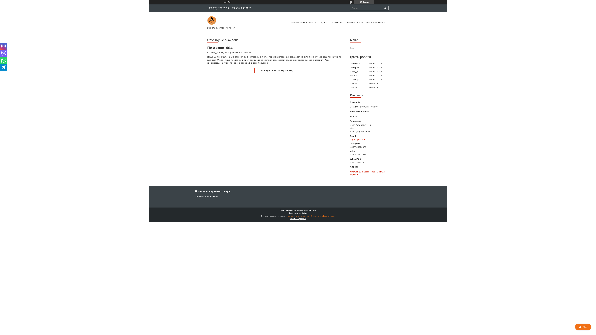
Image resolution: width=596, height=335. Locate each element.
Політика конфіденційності (323, 216)
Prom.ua (312, 210)
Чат (585, 327)
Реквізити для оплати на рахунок (366, 22)
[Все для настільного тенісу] (211, 20)
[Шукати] (385, 8)
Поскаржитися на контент (298, 216)
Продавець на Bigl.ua (298, 213)
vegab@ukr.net (357, 139)
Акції (352, 48)
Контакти (337, 22)
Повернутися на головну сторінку (276, 70)
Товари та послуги (302, 22)
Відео (324, 22)
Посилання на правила (206, 196)
